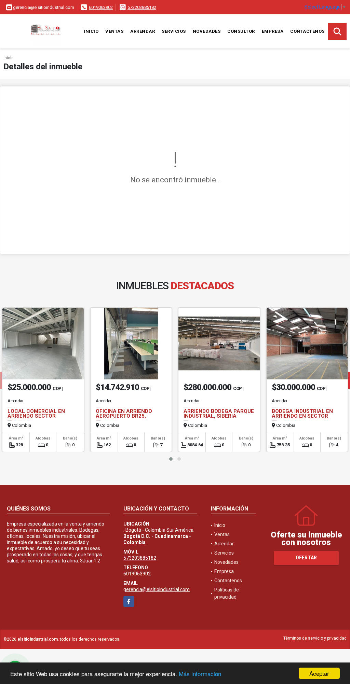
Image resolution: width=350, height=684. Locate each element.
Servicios (174, 31)
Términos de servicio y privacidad (315, 638)
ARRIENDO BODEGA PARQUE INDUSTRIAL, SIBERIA (219, 413)
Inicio (91, 31)
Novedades (207, 31)
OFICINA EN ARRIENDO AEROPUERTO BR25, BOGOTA (124, 416)
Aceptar (319, 673)
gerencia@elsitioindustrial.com (156, 589)
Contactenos (307, 31)
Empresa (273, 31)
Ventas (114, 31)
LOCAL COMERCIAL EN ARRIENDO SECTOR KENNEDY (36, 416)
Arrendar (142, 31)
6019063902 (101, 7)
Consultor (241, 31)
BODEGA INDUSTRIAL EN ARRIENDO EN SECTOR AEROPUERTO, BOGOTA (302, 416)
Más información (200, 673)
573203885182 (141, 7)
